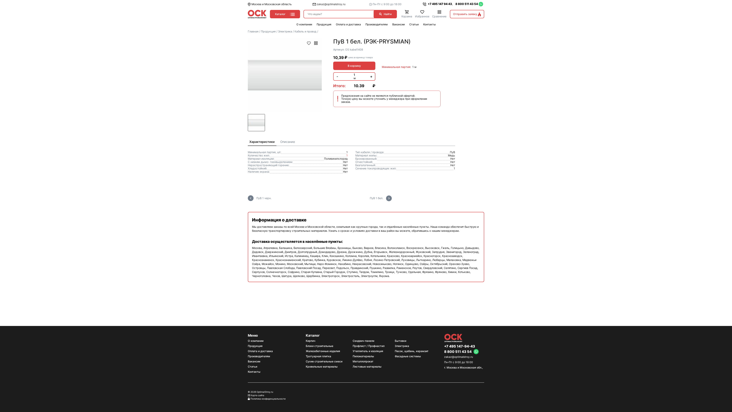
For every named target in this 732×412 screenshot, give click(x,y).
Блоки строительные (319, 346)
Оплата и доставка (260, 351)
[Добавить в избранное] (309, 43)
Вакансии (254, 361)
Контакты (254, 371)
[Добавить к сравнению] (316, 43)
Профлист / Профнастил (368, 346)
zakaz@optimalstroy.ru (330, 4)
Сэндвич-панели (363, 340)
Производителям (259, 356)
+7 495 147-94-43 (459, 346)
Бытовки (400, 340)
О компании (255, 340)
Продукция (255, 346)
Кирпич (310, 340)
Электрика (402, 346)
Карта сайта (257, 395)
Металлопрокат (363, 361)
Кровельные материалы (322, 366)
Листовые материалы (367, 366)
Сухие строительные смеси (324, 361)
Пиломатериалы (363, 356)
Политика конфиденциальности (268, 398)
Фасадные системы (408, 356)
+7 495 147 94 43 (439, 4)
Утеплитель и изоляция (368, 351)
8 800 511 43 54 (466, 4)
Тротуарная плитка (318, 356)
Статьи (252, 366)
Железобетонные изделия (323, 351)
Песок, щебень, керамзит (412, 351)
